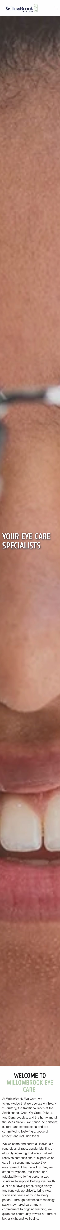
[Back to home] (21, 8)
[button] (56, 8)
